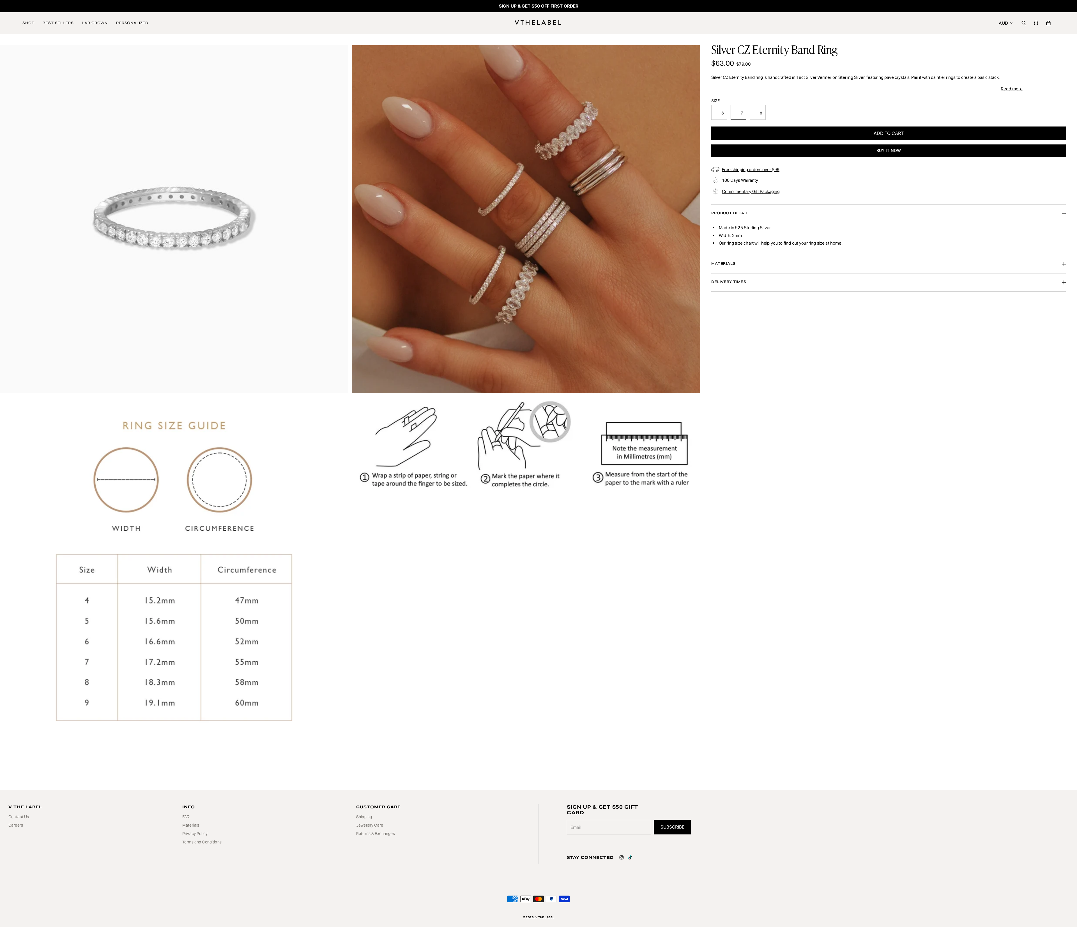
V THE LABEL (544, 917)
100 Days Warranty (740, 180)
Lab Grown (95, 23)
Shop (28, 23)
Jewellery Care (369, 825)
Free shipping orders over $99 (750, 169)
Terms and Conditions (202, 842)
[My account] (1036, 23)
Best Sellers (58, 23)
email (575, 827)
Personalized (132, 23)
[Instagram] (621, 857)
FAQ (186, 816)
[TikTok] (630, 857)
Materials (190, 825)
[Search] (1024, 23)
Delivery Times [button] (728, 282)
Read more (1012, 88)
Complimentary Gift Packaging (751, 191)
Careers (15, 825)
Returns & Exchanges (375, 833)
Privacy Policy (195, 833)
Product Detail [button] (729, 213)
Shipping (364, 816)
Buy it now (888, 150)
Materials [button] (723, 263)
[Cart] (1048, 23)
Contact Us (18, 816)
